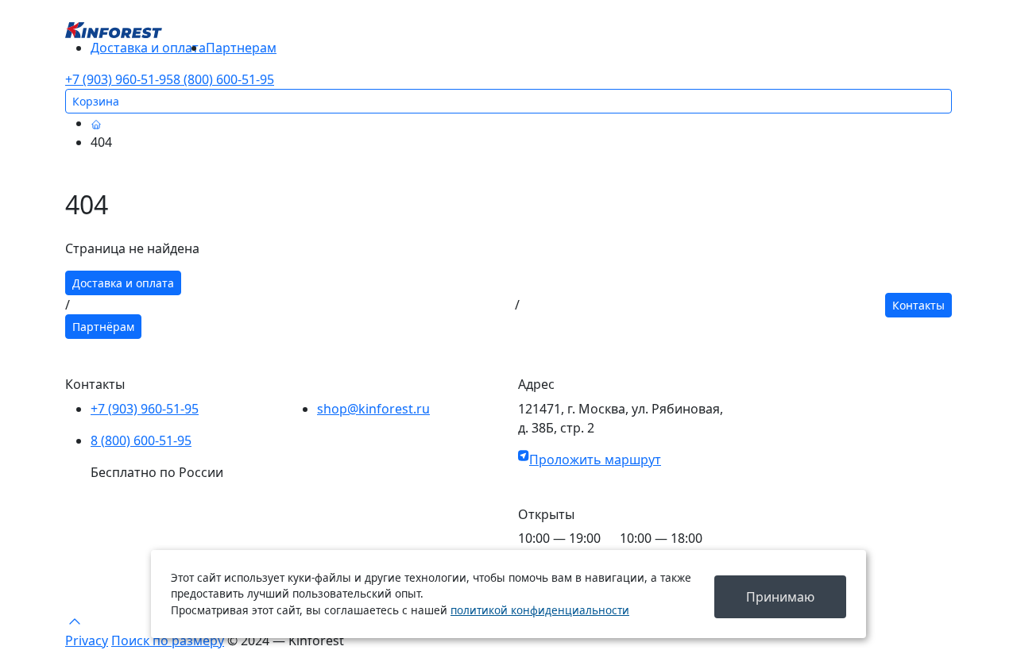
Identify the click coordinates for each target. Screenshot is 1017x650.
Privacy (86, 640)
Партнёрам (103, 326)
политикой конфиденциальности (539, 609)
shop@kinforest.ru (373, 408)
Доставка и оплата (148, 47)
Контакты (918, 305)
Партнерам (241, 47)
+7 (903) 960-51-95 (119, 79)
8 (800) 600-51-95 (223, 79)
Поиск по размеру (167, 640)
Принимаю (780, 597)
